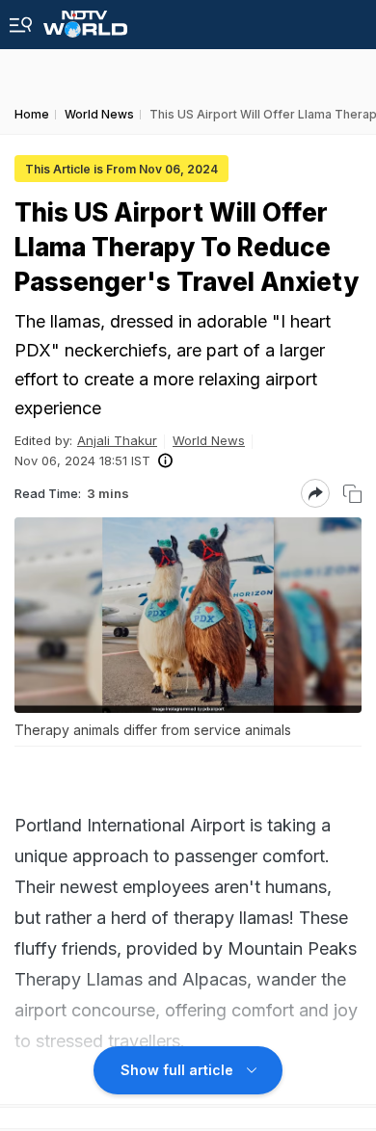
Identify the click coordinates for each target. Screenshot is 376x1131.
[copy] (352, 494)
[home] (85, 19)
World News (209, 440)
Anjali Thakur (117, 440)
